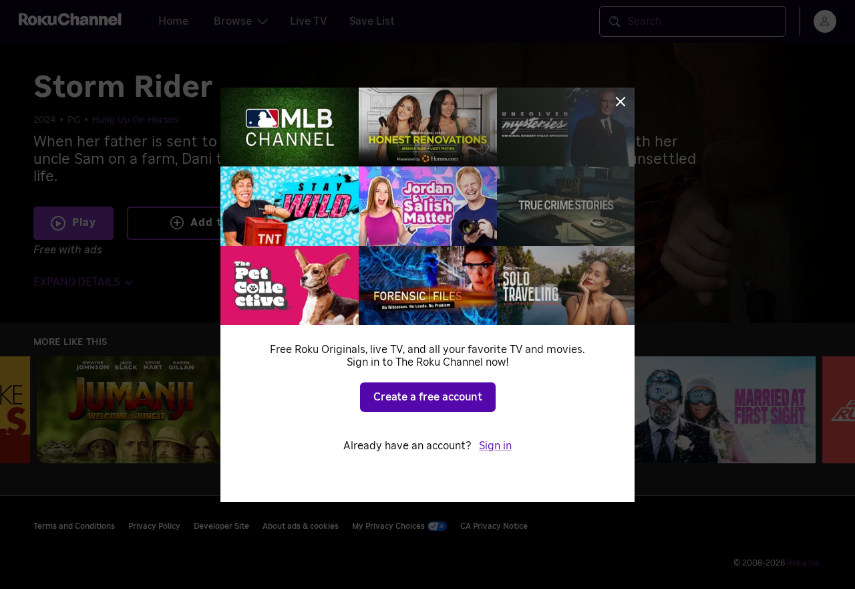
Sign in (495, 446)
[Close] (620, 101)
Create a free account (427, 397)
